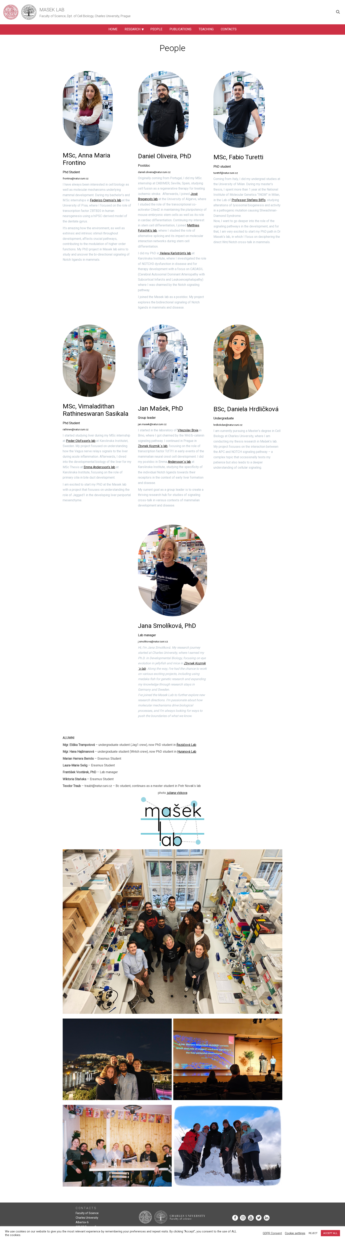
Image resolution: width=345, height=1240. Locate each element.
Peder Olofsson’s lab (80, 441)
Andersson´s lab (179, 462)
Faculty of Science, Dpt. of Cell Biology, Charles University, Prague (85, 16)
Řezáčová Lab (186, 745)
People (156, 29)
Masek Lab (52, 10)
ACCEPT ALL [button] (330, 1233)
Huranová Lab (186, 751)
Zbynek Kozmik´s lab (153, 446)
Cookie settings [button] (295, 1233)
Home (112, 29)
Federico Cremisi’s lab (105, 200)
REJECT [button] (313, 1233)
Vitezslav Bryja (187, 430)
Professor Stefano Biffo (249, 200)
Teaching (206, 29)
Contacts (229, 29)
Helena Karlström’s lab (175, 253)
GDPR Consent (272, 1233)
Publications (180, 29)
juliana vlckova (177, 793)
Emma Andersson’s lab (99, 467)
